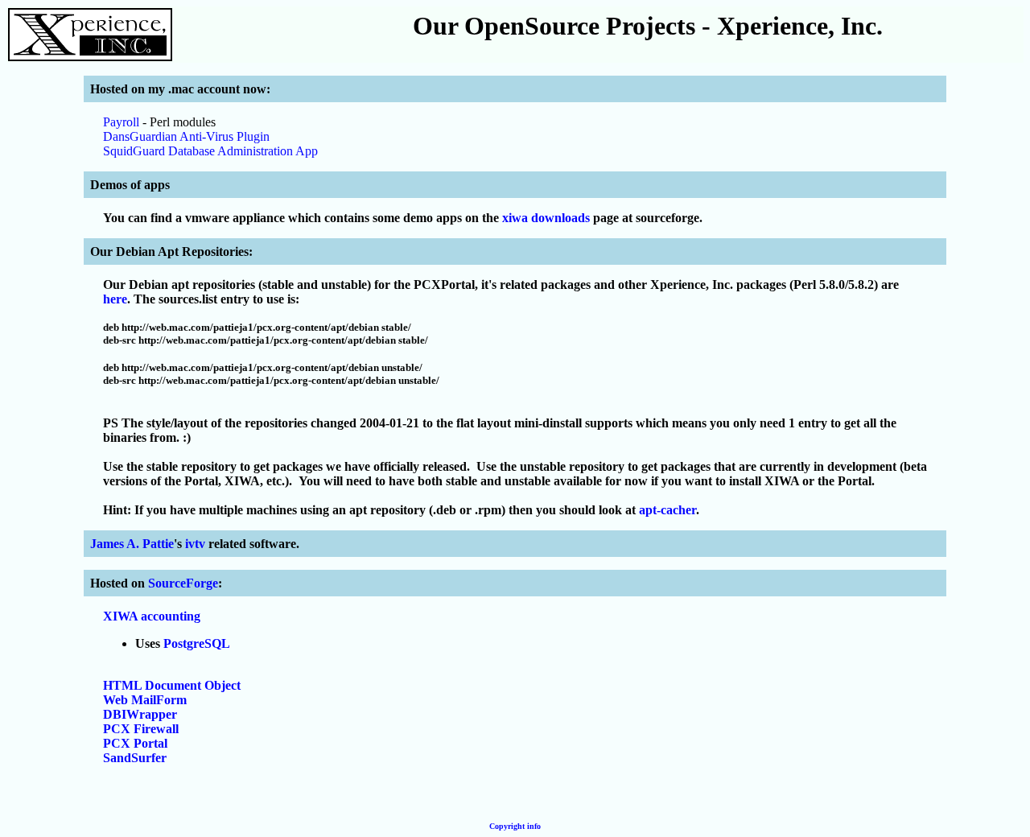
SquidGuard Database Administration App (210, 151)
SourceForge (183, 583)
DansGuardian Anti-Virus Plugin (186, 136)
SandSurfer (135, 758)
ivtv (195, 543)
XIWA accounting (151, 616)
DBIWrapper (140, 714)
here (115, 299)
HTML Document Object (172, 685)
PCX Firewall (141, 729)
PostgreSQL (196, 643)
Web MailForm (145, 700)
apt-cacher (667, 510)
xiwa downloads (546, 218)
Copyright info (515, 826)
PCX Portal (135, 743)
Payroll (121, 122)
